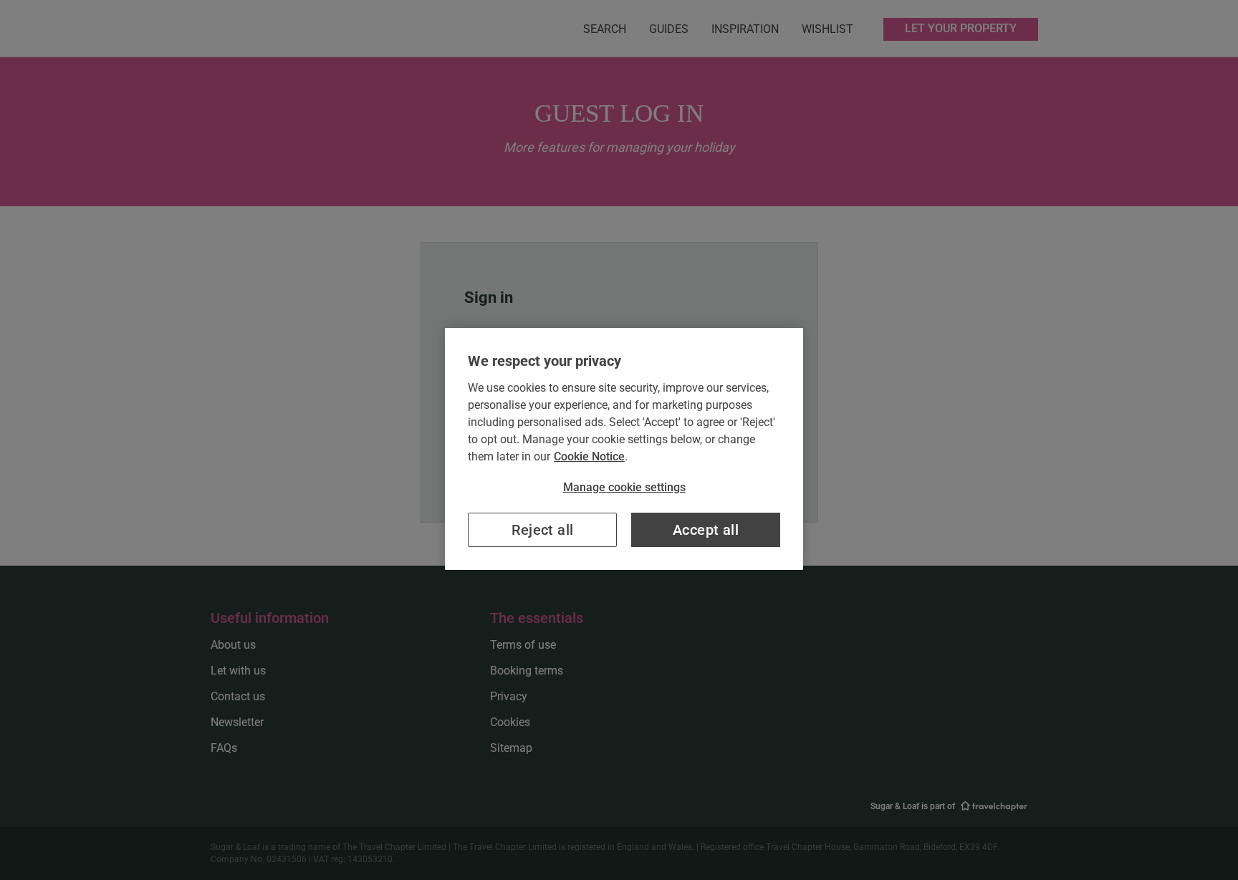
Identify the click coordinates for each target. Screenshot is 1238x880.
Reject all (543, 529)
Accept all (706, 529)
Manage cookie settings (624, 487)
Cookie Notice (589, 456)
